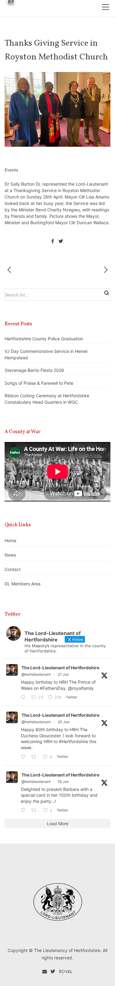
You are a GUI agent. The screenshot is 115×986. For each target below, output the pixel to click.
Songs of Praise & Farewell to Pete (39, 383)
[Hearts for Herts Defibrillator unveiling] (11, 270)
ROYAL (66, 971)
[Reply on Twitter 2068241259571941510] (24, 757)
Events (11, 169)
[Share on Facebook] (52, 241)
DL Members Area (22, 583)
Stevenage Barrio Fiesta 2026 (34, 370)
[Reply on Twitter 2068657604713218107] (24, 697)
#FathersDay (53, 688)
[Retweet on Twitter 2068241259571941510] (35, 757)
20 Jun (64, 722)
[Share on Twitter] (60, 241)
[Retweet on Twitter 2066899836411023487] (35, 810)
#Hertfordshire (73, 741)
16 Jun (63, 781)
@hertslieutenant (36, 674)
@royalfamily (81, 688)
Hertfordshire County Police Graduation (44, 338)
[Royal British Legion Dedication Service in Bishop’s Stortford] (104, 270)
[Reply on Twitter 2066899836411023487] (24, 810)
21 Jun (63, 674)
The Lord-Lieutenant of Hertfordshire (60, 667)
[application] (57, 471)
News (10, 554)
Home (10, 540)
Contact (13, 569)
